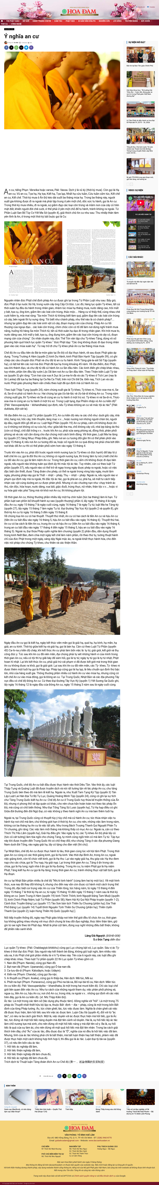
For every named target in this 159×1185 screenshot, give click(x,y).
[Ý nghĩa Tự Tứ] (131, 409)
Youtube (152, 7)
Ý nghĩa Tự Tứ (141, 407)
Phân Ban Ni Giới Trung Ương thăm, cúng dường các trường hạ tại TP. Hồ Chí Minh (140, 311)
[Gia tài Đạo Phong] (131, 475)
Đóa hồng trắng (142, 484)
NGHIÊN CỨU (9, 29)
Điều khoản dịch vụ (107, 1176)
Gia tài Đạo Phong (143, 473)
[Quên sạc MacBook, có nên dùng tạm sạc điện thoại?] (18, 1097)
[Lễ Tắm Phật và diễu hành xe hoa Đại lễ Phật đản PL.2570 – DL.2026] (141, 109)
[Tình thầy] (79, 1097)
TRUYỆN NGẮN (141, 482)
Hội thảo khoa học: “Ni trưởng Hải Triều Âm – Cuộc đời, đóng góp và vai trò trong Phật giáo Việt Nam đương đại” (139, 93)
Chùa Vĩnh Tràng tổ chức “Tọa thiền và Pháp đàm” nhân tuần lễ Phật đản (140, 369)
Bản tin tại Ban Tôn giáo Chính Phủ (140, 66)
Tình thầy (69, 1109)
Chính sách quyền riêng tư (85, 1176)
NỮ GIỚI (139, 405)
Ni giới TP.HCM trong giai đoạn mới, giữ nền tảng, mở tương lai (140, 178)
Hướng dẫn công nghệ (10, 1107)
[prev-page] (128, 184)
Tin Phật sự (130, 279)
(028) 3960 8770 (104, 1138)
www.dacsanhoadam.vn (99, 1140)
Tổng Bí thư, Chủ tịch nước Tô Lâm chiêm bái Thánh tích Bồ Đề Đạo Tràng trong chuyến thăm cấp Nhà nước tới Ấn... (140, 150)
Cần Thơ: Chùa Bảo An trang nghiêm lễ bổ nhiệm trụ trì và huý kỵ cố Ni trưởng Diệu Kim (140, 398)
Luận (36, 1107)
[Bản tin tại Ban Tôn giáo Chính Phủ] (141, 55)
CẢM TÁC (68, 1107)
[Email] (21, 47)
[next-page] (131, 184)
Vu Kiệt (16, 42)
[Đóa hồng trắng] (131, 485)
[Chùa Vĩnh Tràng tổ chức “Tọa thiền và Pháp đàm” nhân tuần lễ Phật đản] (141, 356)
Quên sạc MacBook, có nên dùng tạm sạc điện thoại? (17, 1110)
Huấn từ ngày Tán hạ (144, 440)
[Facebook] (136, 7)
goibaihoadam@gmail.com (67, 1140)
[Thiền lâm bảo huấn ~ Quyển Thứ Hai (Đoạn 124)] (49, 1097)
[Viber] (31, 47)
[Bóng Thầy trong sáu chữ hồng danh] (110, 1097)
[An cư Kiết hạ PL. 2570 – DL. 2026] (131, 464)
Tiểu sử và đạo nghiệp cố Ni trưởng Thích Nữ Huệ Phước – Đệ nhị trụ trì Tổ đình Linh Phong (139, 1111)
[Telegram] (26, 47)
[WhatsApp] (16, 47)
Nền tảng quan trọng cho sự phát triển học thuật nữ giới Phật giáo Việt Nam (145, 431)
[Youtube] (148, 7)
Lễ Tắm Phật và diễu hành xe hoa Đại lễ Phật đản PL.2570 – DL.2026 (141, 121)
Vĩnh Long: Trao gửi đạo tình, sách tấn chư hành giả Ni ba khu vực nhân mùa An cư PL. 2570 (145, 420)
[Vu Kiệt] (6, 42)
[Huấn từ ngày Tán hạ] (131, 442)
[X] (11, 47)
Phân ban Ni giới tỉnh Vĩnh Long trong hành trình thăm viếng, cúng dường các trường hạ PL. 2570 (140, 341)
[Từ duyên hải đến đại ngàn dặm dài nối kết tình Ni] (141, 269)
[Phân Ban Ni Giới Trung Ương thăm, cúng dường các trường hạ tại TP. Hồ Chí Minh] (141, 297)
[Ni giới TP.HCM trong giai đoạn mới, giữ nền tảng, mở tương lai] (141, 166)
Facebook (141, 7)
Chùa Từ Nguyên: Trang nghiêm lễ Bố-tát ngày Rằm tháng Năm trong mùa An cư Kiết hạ (145, 453)
